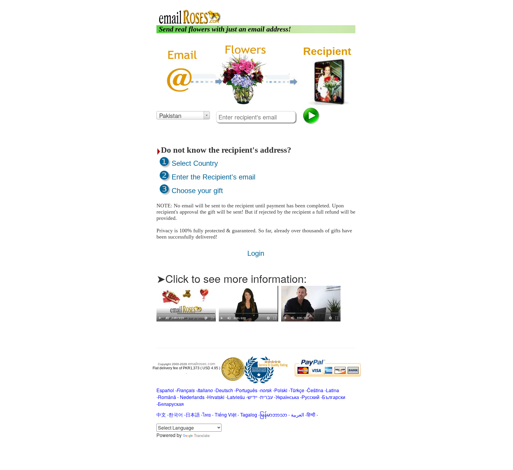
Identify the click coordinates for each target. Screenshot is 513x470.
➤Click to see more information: (231, 278)
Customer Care (338, 3)
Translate (202, 435)
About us (297, 3)
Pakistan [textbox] (170, 115)
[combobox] (183, 115)
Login (313, 3)
